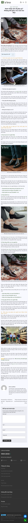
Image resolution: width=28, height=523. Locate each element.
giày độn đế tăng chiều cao (12, 249)
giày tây (15, 136)
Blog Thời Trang (14, 6)
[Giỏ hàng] (21, 2)
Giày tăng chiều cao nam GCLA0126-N (10, 293)
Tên (4, 424)
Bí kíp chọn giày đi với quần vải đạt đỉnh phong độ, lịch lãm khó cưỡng (20, 401)
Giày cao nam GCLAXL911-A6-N (9, 295)
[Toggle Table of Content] (12, 55)
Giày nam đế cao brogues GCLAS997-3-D (11, 190)
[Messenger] (25, 516)
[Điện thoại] (25, 520)
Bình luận (5, 414)
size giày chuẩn (18, 91)
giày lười (9, 237)
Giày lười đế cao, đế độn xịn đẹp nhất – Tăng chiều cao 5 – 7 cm (7, 401)
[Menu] (26, 2)
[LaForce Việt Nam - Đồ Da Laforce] (6, 2)
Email (4, 430)
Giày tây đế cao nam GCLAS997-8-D (10, 192)
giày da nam (14, 363)
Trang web (5, 435)
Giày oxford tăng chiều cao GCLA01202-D (11, 297)
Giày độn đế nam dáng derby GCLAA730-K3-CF (13, 188)
